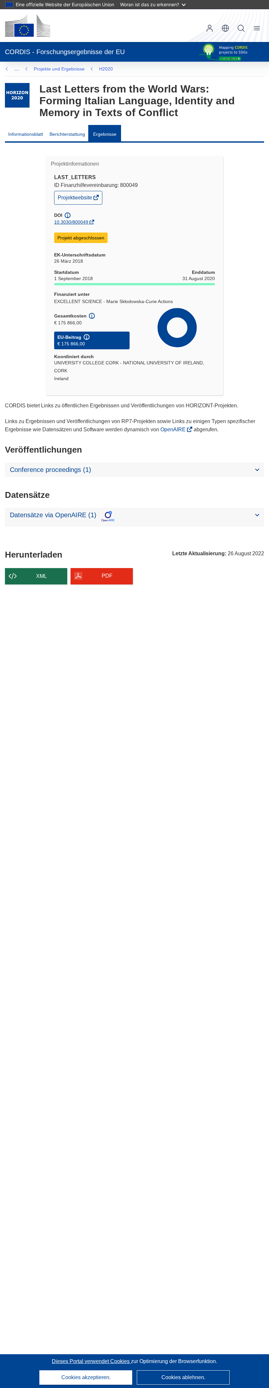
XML (41, 576)
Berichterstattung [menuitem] (67, 134)
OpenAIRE (173, 429)
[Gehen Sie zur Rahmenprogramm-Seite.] (17, 95)
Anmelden (209, 28)
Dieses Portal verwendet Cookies (91, 1361)
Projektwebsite (75, 199)
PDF (107, 576)
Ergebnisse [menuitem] (104, 134)
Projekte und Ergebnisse (59, 68)
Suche (241, 28)
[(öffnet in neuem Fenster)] (27, 25)
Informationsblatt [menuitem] (25, 134)
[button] (225, 28)
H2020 (106, 68)
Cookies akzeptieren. (86, 1377)
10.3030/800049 (71, 222)
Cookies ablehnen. (183, 1377)
